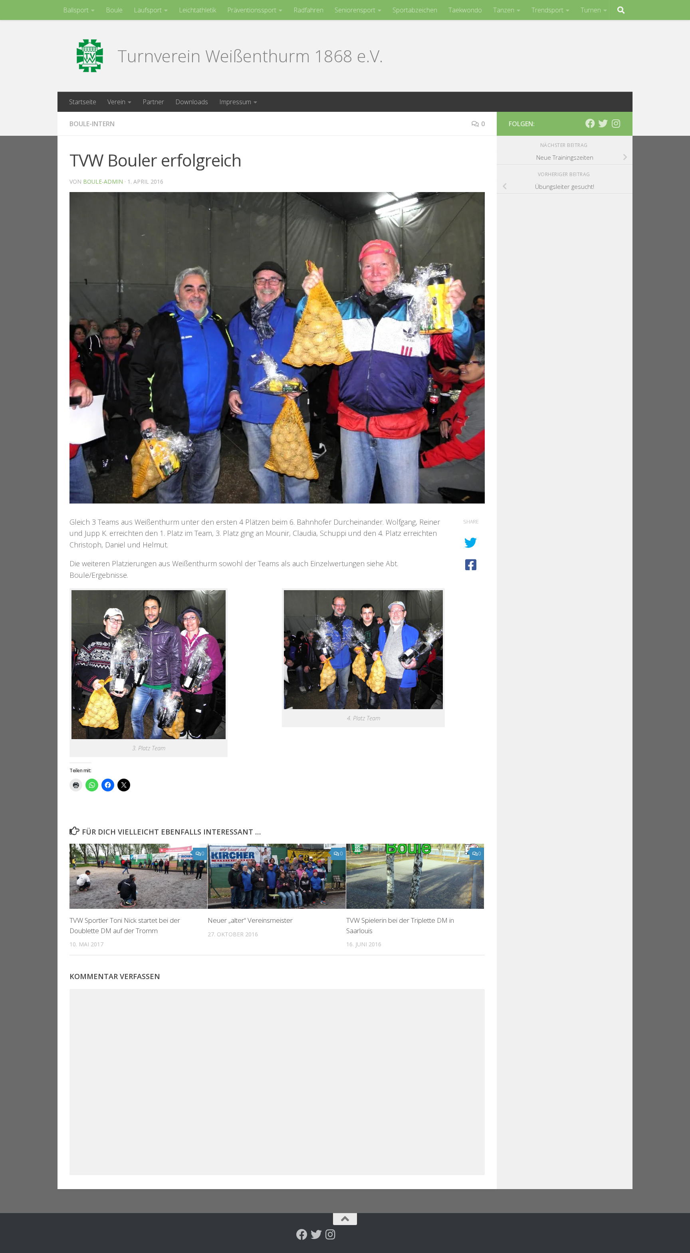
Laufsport (148, 10)
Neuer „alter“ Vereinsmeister (250, 920)
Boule (114, 10)
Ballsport (76, 10)
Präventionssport (251, 10)
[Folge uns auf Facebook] (590, 123)
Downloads (191, 101)
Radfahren (308, 10)
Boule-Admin (103, 181)
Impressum (235, 101)
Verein (116, 101)
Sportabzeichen (415, 10)
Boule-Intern (92, 123)
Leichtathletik (197, 10)
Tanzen (503, 10)
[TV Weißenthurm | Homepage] (89, 56)
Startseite (82, 101)
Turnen (591, 10)
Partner (153, 101)
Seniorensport (355, 10)
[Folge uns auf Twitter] (603, 123)
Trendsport (547, 10)
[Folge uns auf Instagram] (616, 123)
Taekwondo (465, 10)
